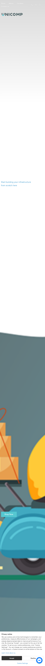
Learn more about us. (9, 653)
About (11, 4)
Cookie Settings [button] (22, 663)
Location (20, 4)
